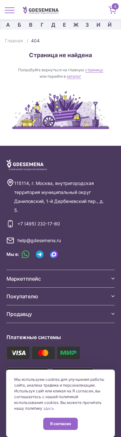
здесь (48, 408)
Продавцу (19, 314)
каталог (74, 76)
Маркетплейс (23, 278)
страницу (94, 69)
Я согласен (60, 423)
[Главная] (43, 9)
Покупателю (22, 296)
